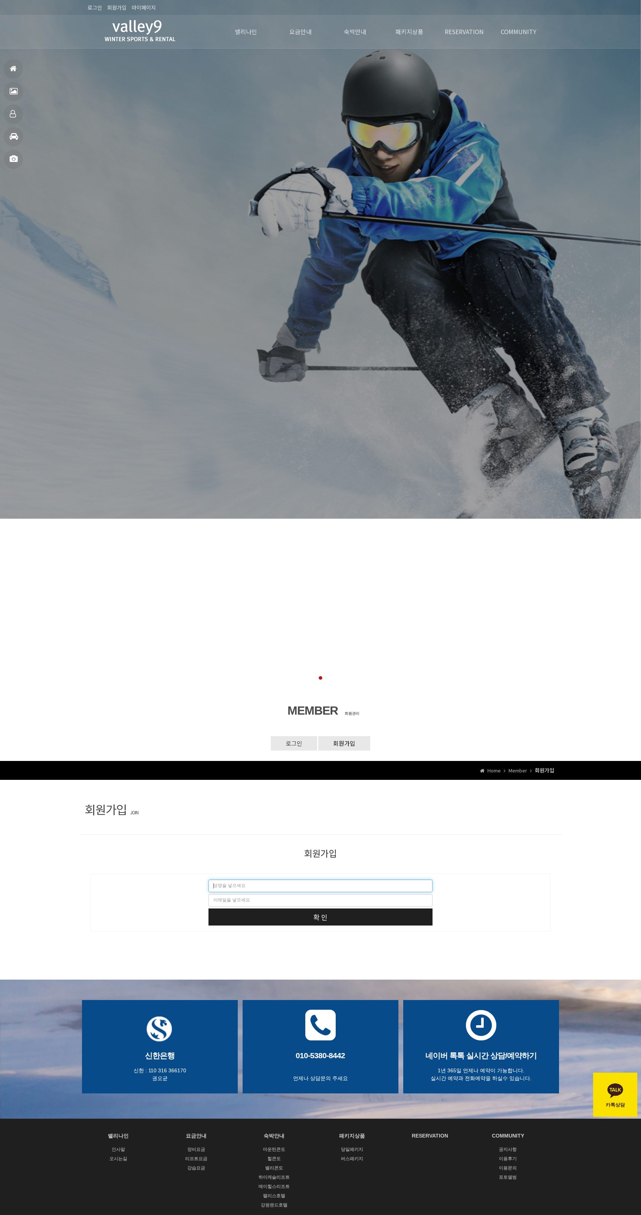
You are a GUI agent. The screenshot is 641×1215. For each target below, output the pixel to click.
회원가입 (116, 7)
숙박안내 (13, 114)
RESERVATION (464, 31)
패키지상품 (13, 136)
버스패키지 (352, 1158)
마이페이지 (144, 7)
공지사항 (508, 1149)
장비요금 (196, 1149)
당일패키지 (352, 1149)
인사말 (118, 1149)
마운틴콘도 (274, 1149)
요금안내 (13, 91)
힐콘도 (274, 1158)
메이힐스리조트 (274, 1186)
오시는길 (118, 1158)
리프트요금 (196, 1158)
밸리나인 (246, 31)
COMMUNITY (518, 31)
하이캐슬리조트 (274, 1177)
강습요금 (196, 1168)
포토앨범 (13, 159)
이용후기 (508, 1158)
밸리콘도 (274, 1168)
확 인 (320, 917)
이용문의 (508, 1168)
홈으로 (13, 69)
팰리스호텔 (274, 1195)
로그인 (95, 7)
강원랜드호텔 (274, 1205)
